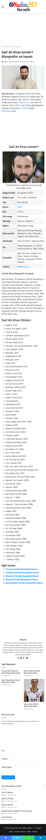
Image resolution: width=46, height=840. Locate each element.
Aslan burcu (24, 102)
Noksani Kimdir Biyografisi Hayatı (22, 579)
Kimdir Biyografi (16, 47)
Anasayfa (6, 47)
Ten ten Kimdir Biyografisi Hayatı (21, 569)
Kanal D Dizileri (7, 805)
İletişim (34, 831)
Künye (11, 831)
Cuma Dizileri (7, 817)
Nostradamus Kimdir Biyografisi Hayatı (24, 583)
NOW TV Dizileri (8, 799)
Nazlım (39, 828)
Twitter (24, 108)
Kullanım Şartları (20, 831)
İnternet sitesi (7, 767)
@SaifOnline (7, 111)
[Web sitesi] (19, 658)
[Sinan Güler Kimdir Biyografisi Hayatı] (34, 690)
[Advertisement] (23, 29)
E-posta (5, 759)
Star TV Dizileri (7, 792)
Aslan (19, 207)
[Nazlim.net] (23, 7)
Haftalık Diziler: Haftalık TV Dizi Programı (17, 811)
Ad (3, 750)
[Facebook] (21, 658)
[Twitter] (24, 658)
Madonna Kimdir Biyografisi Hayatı (22, 576)
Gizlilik (29, 831)
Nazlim (5, 62)
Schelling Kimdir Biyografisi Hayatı (22, 572)
